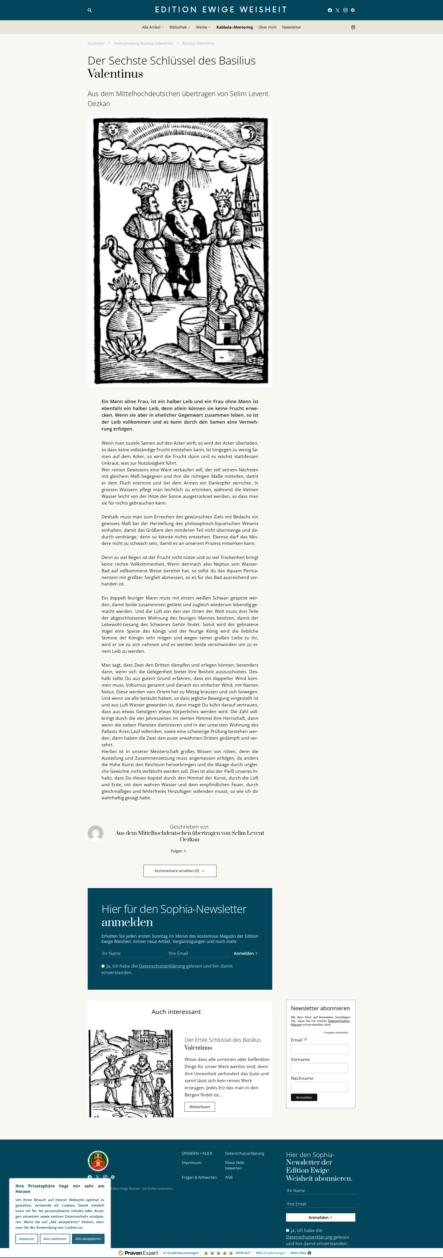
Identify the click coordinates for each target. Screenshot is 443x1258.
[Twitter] (337, 10)
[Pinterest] (352, 10)
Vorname (300, 1059)
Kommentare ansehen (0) (177, 870)
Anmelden (244, 953)
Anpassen (26, 1239)
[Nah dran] (106, 1182)
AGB (229, 1177)
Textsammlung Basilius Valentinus (143, 43)
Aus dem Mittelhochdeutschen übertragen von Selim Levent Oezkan (178, 98)
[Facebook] (330, 10)
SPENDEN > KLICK (197, 1153)
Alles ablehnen (54, 1239)
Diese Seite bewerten (234, 1165)
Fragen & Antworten (199, 1177)
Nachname (302, 1078)
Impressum (192, 1162)
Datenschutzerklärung (162, 966)
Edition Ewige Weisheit (221, 10)
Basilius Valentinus (198, 43)
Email (299, 1039)
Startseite (96, 43)
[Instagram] (345, 10)
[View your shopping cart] (353, 27)
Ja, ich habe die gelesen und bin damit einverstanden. (167, 969)
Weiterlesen (199, 1106)
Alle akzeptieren (88, 1239)
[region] (60, 1213)
